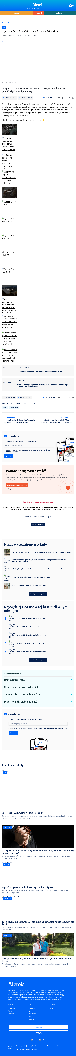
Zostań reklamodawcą (54, 1046)
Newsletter (31, 1008)
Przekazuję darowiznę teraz (15, 485)
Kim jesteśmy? (28, 1046)
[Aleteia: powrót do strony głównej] (38, 5)
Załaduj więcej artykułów (38, 594)
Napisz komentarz (38, 524)
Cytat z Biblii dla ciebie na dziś (22, 694)
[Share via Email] (69, 98)
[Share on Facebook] (59, 98)
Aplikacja (31, 1011)
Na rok (51, 1008)
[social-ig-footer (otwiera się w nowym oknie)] (44, 1040)
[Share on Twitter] (66, 98)
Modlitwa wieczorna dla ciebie (22, 687)
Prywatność (35, 1049)
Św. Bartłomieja (46, 9)
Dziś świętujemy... (14, 680)
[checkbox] (4, 450)
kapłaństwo (7, 827)
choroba (6, 864)
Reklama (31, 1019)
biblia (5, 407)
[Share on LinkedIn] (62, 98)
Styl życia (11, 1011)
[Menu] (12, 6)
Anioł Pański (7, 898)
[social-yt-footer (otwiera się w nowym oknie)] (32, 1040)
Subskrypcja (32, 1014)
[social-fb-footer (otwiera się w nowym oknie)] (36, 1040)
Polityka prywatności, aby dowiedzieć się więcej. (54, 728)
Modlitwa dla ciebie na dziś (20, 701)
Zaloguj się (49, 517)
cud (5, 772)
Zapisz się (9, 456)
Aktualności (11, 1008)
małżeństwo (7, 935)
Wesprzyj (37, 13)
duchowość (14, 407)
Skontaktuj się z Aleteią (23, 1049)
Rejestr (16, 13)
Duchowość (5, 23)
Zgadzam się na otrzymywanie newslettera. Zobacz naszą (28, 451)
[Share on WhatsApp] (73, 98)
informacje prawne (40, 1046)
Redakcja (21, 35)
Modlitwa (59, 13)
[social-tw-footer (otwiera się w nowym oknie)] (40, 1040)
